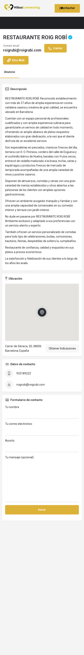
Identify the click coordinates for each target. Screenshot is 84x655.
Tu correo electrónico (18, 423)
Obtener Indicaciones (62, 348)
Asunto (9, 440)
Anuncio (9, 72)
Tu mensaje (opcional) (19, 457)
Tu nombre (12, 407)
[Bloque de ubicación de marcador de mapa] (42, 312)
